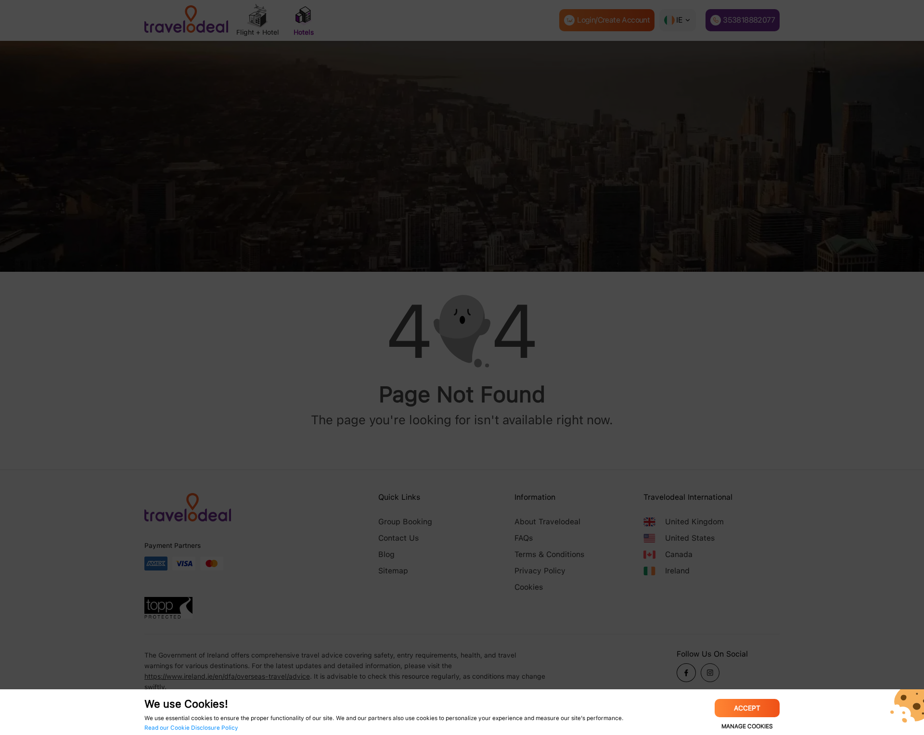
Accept (747, 708)
